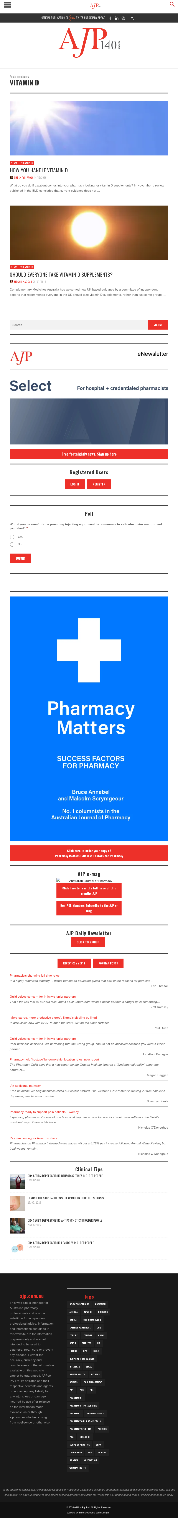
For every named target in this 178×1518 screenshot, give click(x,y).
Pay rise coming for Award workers (33, 1138)
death (72, 1343)
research (85, 1436)
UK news (102, 1452)
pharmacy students (80, 1429)
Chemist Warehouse (80, 1327)
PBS (81, 1390)
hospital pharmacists (81, 1358)
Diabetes (86, 1343)
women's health (77, 1468)
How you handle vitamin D (39, 170)
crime (101, 1335)
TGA (90, 1452)
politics (102, 1429)
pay (71, 1390)
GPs (85, 1351)
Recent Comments (74, 963)
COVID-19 (88, 1335)
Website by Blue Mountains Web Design (88, 1512)
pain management (93, 1382)
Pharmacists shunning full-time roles (34, 975)
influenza (74, 1366)
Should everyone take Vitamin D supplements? (61, 274)
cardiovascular (92, 1319)
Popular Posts (108, 963)
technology (75, 1452)
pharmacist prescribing (83, 1405)
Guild (96, 1351)
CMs (99, 1327)
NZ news (95, 1374)
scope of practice (79, 1444)
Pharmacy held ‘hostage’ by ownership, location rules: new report (54, 1059)
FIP (99, 1343)
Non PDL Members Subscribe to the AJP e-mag (89, 908)
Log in (74, 484)
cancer (73, 1319)
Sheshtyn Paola (23, 177)
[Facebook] (110, 18)
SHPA (98, 1444)
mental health (77, 1374)
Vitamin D (26, 163)
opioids (73, 1382)
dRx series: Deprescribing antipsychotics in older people (65, 1220)
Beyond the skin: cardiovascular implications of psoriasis (66, 1198)
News (14, 163)
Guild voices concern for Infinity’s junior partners (43, 996)
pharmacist (76, 1397)
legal (89, 1366)
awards (88, 1312)
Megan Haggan (23, 281)
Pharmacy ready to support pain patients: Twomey (44, 1112)
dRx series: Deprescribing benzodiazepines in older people (65, 1175)
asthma (73, 1312)
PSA (71, 1436)
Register (98, 484)
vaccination (90, 1460)
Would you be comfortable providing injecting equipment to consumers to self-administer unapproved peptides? (86, 526)
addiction (100, 1304)
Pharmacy (75, 1413)
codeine (73, 1335)
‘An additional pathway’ (25, 1085)
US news (73, 1460)
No (19, 544)
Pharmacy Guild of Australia (85, 1421)
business (103, 1312)
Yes (20, 537)
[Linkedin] (117, 18)
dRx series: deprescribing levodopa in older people (61, 1242)
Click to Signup (88, 942)
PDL (92, 1390)
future (73, 1351)
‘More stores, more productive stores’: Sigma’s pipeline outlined (53, 1017)
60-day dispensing (79, 1304)
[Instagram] (123, 18)
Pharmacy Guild (95, 1413)
